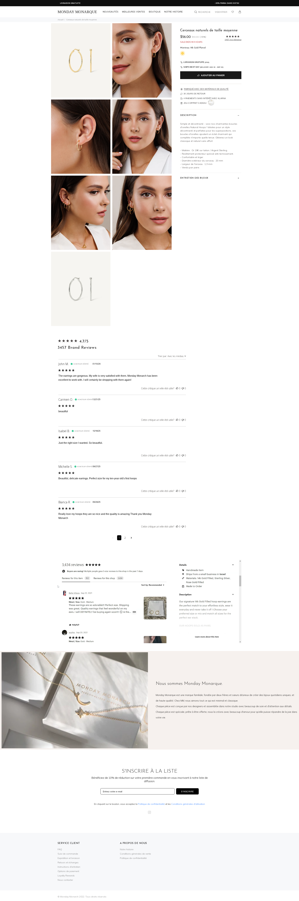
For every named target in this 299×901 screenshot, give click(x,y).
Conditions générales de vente (135, 853)
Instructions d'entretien (69, 866)
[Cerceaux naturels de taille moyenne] (80, 60)
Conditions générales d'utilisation (188, 804)
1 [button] (119, 537)
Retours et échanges (68, 862)
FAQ (60, 849)
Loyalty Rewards (66, 875)
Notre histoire (126, 849)
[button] (177, 388)
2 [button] (125, 537)
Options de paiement (68, 871)
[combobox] (172, 356)
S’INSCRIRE (187, 791)
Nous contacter (65, 880)
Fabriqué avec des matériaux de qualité (206, 89)
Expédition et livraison (69, 858)
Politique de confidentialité (151, 804)
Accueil (61, 19)
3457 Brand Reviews (77, 348)
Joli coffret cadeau (195, 103)
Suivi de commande (68, 853)
